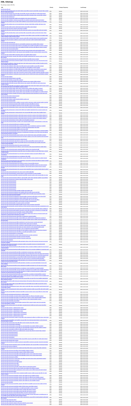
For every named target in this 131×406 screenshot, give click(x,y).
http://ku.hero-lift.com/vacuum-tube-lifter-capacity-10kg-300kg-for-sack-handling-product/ (20, 380)
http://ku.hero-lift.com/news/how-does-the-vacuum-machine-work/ (15, 145)
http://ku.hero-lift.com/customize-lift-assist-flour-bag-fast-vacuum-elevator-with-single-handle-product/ (23, 50)
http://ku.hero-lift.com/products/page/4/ (9, 335)
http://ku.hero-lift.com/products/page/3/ (9, 333)
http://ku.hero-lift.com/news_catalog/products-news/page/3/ (14, 314)
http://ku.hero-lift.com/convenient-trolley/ (9, 48)
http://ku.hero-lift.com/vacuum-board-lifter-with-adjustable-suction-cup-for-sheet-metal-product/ (21, 355)
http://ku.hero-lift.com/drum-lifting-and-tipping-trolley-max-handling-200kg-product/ (18, 54)
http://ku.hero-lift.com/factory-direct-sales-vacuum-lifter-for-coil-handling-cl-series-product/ (20, 67)
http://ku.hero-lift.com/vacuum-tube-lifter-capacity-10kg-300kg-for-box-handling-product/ (20, 375)
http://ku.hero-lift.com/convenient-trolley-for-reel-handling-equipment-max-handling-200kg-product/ (22, 43)
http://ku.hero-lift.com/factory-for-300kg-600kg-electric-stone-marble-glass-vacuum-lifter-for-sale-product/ (24, 69)
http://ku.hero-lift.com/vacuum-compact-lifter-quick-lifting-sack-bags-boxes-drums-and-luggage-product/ (23, 358)
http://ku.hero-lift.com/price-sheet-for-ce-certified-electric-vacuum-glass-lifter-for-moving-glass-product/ (23, 330)
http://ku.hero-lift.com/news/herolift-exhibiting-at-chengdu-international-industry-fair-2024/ (20, 127)
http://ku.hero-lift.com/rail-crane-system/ (9, 340)
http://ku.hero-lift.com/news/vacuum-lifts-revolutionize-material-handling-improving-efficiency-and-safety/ (23, 225)
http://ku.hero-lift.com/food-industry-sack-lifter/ (11, 78)
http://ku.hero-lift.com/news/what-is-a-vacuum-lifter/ (12, 233)
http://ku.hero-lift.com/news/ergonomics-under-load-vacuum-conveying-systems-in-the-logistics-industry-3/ (24, 116)
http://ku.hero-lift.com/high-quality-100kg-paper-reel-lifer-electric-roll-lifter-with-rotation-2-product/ (22, 88)
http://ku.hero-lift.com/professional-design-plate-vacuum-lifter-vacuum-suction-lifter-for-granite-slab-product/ (24, 338)
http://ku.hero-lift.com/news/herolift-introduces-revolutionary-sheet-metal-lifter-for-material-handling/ (22, 268)
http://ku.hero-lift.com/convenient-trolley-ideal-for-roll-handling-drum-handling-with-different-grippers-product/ (24, 45)
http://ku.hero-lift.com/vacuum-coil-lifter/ (9, 356)
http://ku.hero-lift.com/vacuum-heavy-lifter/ (10, 364)
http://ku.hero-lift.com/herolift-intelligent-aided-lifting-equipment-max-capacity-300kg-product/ (21, 81)
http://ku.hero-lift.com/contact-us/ (8, 42)
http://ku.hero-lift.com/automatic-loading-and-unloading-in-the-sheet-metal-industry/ (19, 18)
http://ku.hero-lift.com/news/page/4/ (8, 184)
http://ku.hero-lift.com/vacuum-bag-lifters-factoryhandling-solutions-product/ (17, 350)
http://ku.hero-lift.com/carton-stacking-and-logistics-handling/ (14, 28)
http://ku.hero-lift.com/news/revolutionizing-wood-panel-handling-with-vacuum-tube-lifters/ (20, 199)
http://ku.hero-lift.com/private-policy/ (8, 399)
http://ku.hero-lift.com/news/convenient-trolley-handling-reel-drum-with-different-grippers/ (20, 103)
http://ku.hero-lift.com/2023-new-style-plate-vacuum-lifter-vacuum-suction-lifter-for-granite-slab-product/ (23, 13)
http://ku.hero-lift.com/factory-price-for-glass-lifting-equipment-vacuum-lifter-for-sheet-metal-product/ (22, 70)
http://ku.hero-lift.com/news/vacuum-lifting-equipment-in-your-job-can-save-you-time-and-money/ (22, 222)
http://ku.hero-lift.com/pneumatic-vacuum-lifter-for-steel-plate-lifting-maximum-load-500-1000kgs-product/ (23, 327)
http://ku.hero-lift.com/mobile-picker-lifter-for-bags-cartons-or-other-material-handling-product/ (21, 299)
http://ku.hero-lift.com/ (5, 9)
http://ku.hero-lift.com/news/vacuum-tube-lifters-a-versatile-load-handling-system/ (18, 231)
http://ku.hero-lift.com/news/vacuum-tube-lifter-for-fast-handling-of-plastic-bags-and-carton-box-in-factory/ (24, 230)
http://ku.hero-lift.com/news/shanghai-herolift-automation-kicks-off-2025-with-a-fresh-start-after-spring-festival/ (25, 253)
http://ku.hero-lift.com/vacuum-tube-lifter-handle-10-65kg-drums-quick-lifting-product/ (19, 386)
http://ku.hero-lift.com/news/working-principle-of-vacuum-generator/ (15, 236)
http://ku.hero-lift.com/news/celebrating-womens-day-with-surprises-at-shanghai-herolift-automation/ (22, 258)
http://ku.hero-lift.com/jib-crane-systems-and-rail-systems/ (13, 404)
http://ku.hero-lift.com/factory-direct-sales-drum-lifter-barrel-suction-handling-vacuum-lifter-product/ (22, 65)
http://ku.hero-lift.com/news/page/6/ (8, 187)
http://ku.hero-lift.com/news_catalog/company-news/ (12, 307)
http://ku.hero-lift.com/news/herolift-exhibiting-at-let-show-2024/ (14, 129)
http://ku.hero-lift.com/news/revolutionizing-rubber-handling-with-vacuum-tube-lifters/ (19, 198)
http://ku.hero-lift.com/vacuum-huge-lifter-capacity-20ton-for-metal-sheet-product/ (18, 366)
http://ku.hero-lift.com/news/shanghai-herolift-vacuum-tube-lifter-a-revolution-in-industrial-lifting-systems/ (23, 274)
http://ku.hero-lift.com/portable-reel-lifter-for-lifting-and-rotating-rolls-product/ (17, 329)
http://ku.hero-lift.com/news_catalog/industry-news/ (12, 310)
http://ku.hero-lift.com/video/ (7, 382)
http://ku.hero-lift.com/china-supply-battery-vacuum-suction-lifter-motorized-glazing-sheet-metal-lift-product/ (24, 38)
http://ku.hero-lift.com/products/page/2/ (9, 332)
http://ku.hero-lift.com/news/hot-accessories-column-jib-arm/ (14, 139)
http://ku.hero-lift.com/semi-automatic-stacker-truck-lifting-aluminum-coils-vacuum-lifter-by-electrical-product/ (24, 344)
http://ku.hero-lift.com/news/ (7, 239)
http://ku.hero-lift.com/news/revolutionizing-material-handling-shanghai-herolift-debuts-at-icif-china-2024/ (23, 196)
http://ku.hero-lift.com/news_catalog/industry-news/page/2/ (13, 309)
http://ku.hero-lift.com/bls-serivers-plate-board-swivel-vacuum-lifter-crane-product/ (19, 26)
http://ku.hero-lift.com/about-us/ (7, 16)
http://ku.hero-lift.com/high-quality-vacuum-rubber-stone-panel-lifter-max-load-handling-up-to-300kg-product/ (24, 91)
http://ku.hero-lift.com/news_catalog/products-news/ (12, 315)
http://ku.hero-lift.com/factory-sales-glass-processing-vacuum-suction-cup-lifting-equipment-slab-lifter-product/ (25, 72)
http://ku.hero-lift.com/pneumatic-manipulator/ (10, 324)
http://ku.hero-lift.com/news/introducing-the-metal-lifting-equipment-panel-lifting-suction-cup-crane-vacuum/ (24, 164)
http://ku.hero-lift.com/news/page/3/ (8, 182)
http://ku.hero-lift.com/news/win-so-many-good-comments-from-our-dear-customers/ (19, 234)
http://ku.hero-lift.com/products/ (7, 337)
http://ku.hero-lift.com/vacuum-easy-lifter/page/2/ (11, 361)
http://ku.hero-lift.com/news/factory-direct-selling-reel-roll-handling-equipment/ (17, 119)
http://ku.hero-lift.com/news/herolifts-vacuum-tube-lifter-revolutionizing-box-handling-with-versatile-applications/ (25, 269)
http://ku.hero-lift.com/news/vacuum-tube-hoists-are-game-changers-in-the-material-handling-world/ (22, 226)
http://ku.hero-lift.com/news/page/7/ (8, 188)
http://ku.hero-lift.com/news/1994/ (8, 100)
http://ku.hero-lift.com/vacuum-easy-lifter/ (10, 363)
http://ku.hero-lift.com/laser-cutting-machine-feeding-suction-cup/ (15, 99)
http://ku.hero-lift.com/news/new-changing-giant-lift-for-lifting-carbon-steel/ (17, 179)
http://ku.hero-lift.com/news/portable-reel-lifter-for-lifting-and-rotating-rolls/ (16, 190)
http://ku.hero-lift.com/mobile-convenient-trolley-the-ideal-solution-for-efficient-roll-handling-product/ (22, 295)
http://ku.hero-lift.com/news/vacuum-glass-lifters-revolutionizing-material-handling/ (18, 216)
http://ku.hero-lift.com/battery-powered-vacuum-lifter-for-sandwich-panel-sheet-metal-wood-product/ (22, 19)
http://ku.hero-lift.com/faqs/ (6, 76)
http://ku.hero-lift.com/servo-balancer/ (9, 346)
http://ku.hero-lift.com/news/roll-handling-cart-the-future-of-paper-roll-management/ (19, 201)
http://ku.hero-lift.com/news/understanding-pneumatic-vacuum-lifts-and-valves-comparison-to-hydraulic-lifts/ (24, 210)
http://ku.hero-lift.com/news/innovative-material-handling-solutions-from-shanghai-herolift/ (20, 149)
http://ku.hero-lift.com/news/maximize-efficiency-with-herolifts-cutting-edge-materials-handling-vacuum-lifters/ (24, 177)
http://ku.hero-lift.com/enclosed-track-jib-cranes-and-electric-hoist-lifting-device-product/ (20, 58)
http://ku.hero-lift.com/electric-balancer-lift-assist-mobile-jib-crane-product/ (17, 402)
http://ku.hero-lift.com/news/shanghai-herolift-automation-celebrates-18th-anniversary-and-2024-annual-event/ (24, 255)
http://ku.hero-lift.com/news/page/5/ (8, 185)
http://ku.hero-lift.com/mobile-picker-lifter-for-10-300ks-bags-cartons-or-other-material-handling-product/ (23, 297)
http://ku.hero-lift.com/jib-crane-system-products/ (11, 401)
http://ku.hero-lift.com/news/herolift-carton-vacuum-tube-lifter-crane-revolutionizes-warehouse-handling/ (23, 125)
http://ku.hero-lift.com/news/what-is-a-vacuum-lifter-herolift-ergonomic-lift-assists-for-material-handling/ (23, 256)
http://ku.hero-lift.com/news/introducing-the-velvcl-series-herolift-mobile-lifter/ (17, 171)
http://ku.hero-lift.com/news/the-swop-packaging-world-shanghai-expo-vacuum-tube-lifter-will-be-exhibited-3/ (24, 208)
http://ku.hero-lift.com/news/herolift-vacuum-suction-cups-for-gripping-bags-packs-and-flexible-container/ (23, 134)
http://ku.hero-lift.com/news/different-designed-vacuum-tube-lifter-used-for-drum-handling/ (20, 105)
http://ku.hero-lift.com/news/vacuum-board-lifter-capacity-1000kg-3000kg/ (17, 211)
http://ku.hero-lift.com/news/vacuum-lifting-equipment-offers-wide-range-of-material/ (19, 223)
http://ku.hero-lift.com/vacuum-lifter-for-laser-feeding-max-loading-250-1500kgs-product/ (20, 368)
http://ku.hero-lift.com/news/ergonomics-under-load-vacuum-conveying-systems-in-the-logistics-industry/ (23, 118)
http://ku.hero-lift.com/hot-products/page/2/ (10, 95)
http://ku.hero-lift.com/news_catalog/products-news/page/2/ (14, 312)
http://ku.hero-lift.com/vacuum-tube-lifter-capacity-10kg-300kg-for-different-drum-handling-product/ (22, 377)
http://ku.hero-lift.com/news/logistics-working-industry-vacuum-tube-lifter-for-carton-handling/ (21, 173)
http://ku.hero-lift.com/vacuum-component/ (10, 360)
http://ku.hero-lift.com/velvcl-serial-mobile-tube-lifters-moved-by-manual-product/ (18, 392)
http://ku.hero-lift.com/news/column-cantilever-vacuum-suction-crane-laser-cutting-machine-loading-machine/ (24, 102)
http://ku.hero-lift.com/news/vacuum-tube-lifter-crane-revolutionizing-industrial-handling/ (19, 228)
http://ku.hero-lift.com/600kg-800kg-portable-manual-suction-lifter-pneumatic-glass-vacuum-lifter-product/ (23, 15)
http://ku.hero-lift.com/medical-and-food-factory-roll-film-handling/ (15, 294)
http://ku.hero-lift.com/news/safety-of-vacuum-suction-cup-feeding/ (15, 202)
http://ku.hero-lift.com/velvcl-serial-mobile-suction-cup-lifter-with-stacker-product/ (18, 389)
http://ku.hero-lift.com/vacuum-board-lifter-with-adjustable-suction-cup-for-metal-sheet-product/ (21, 353)
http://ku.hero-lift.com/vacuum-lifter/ (8, 371)
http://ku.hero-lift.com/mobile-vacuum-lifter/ (10, 300)
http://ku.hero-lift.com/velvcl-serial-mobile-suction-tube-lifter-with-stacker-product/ (18, 391)
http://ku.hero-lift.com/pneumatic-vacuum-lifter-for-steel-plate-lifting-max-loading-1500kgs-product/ (22, 325)
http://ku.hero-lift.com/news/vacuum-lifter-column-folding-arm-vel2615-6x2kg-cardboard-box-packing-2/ (23, 217)
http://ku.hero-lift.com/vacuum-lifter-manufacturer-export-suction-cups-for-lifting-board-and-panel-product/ (24, 369)
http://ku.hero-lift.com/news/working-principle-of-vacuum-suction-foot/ (16, 238)
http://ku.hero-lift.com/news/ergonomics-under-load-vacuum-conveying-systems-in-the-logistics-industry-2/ (24, 115)
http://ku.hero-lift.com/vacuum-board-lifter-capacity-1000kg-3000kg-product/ (17, 352)
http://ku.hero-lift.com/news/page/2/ (8, 180)
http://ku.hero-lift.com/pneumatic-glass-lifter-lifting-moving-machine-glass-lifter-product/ (19, 322)
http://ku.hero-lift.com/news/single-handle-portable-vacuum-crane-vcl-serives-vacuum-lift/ (20, 204)
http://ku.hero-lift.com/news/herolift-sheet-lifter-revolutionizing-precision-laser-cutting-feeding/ (21, 252)
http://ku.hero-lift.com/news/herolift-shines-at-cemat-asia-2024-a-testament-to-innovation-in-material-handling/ (24, 130)
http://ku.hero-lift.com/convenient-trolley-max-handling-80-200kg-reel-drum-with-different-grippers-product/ (24, 47)
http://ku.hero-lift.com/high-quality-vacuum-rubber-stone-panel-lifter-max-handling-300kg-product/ (22, 89)
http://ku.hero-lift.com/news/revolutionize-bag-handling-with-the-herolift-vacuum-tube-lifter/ (20, 192)
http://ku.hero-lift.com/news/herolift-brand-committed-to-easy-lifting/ (15, 124)
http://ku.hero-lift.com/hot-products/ (8, 97)
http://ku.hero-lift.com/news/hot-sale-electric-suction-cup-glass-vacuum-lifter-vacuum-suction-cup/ (22, 140)
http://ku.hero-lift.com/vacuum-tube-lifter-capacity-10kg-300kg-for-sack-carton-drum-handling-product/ (23, 378)
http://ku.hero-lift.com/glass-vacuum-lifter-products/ (12, 79)
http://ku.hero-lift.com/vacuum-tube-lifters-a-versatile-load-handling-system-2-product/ (19, 387)
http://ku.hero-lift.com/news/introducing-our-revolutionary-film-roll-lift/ (15, 156)
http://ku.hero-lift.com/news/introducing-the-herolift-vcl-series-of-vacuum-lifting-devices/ (20, 163)
